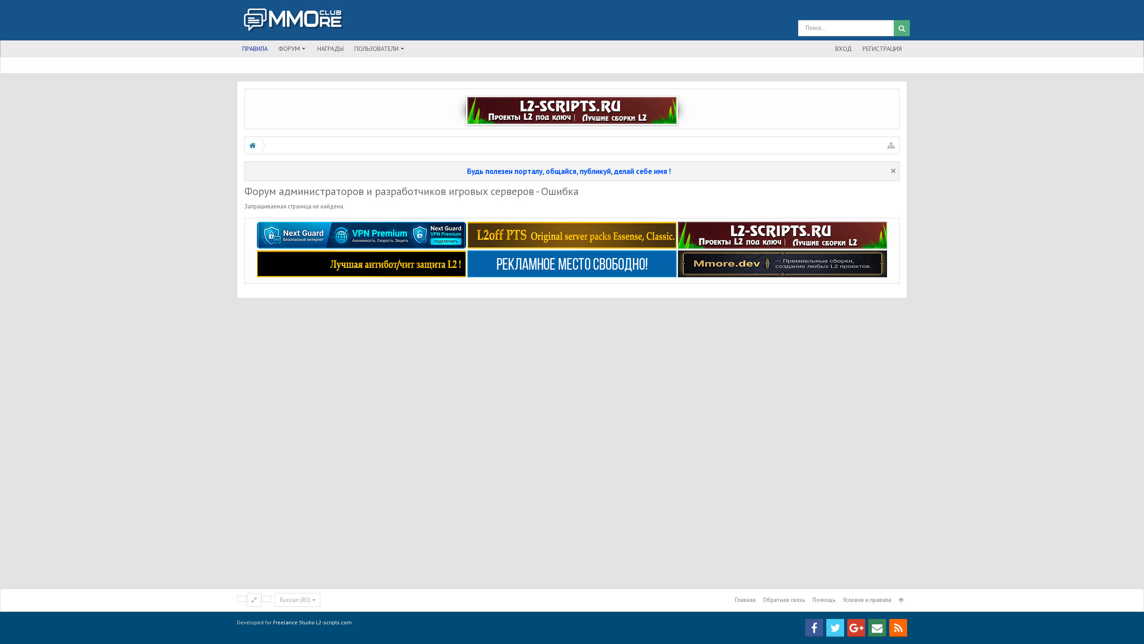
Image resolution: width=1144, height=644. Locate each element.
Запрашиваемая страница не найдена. (294, 206)
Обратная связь (784, 600)
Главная (745, 600)
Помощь (824, 600)
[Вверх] (1128, 608)
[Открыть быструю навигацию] (891, 145)
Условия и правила (867, 600)
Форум (289, 49)
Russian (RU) (295, 600)
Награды (330, 49)
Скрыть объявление (893, 170)
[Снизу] (1128, 627)
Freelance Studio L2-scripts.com (312, 622)
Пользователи (376, 49)
